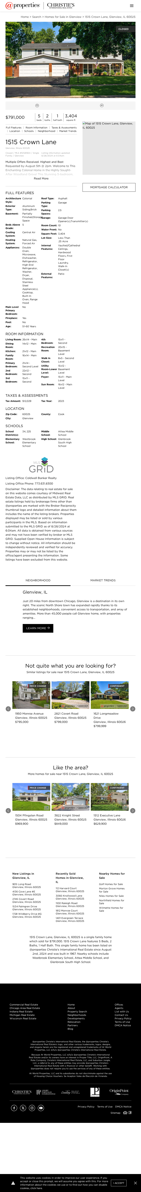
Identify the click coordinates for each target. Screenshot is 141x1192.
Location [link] (15, 131)
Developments (76, 1018)
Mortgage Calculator (109, 187)
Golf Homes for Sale (111, 884)
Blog (70, 1028)
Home (71, 1004)
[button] (109, 148)
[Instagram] (32, 1110)
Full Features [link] (14, 127)
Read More (41, 178)
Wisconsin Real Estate (23, 1018)
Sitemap (115, 1112)
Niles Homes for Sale (111, 896)
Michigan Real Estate (22, 1015)
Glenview (19, 155)
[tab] (38, 581)
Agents (119, 1008)
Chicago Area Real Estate (25, 1008)
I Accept (118, 1183)
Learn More (36, 628)
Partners (73, 1025)
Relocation (74, 1022)
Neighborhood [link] (47, 131)
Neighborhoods (77, 1015)
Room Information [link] (37, 127)
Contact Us (121, 1015)
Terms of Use (122, 1022)
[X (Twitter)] (23, 1110)
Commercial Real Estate (24, 1004)
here (39, 1188)
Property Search (77, 1011)
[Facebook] (14, 1110)
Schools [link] (29, 131)
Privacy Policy (123, 1018)
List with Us (122, 1011)
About (71, 1008)
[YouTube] (41, 1110)
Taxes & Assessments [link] (64, 127)
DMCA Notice (123, 1025)
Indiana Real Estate (21, 1011)
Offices (119, 1004)
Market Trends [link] (68, 131)
